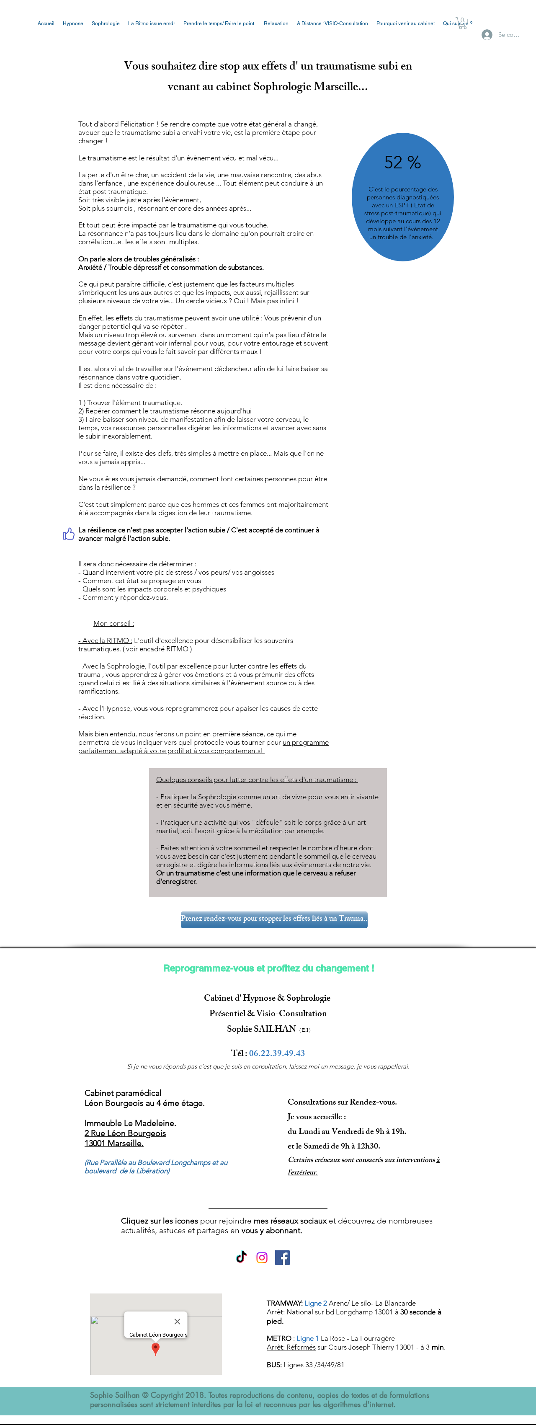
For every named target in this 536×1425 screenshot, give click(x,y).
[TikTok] (241, 1257)
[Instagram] (262, 1257)
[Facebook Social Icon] (282, 1257)
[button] (463, 23)
